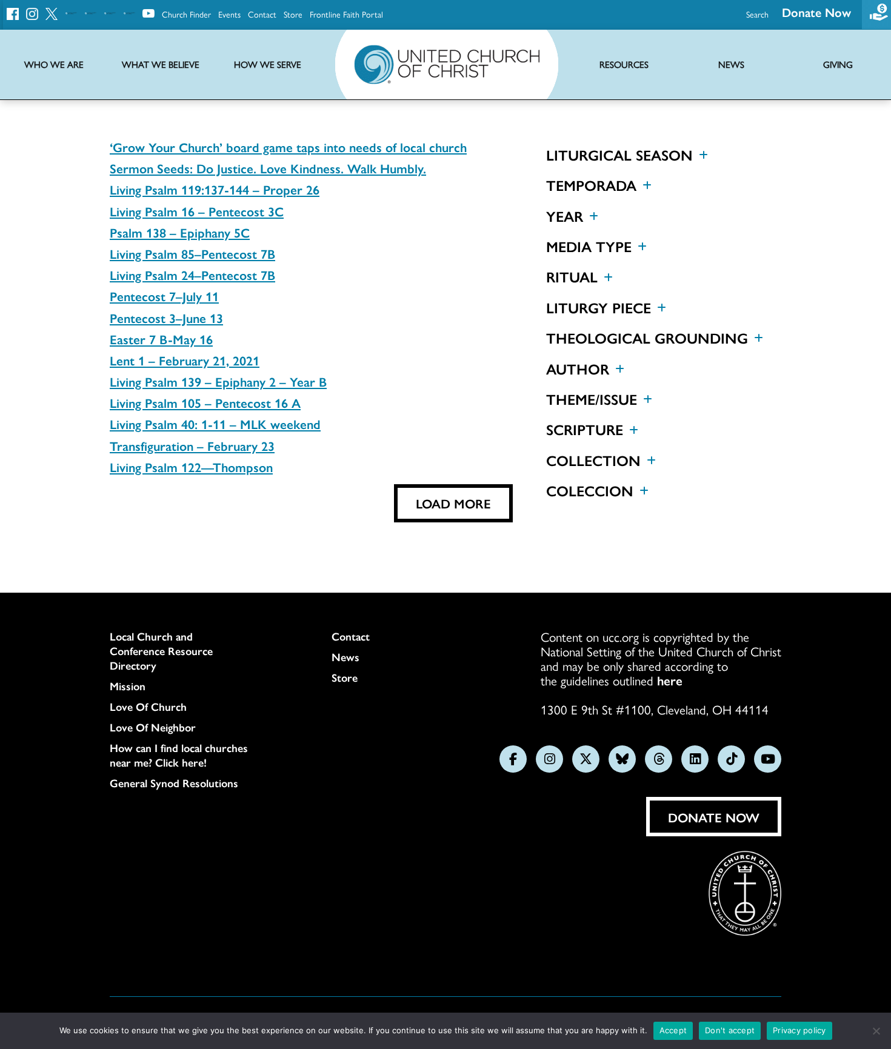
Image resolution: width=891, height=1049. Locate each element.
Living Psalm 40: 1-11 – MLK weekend (215, 424)
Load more (453, 503)
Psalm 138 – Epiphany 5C (180, 232)
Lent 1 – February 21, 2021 (184, 360)
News (345, 657)
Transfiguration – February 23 (192, 445)
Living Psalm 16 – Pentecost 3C (197, 211)
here (669, 680)
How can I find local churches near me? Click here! (179, 755)
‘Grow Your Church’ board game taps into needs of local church (288, 147)
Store (293, 14)
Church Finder (186, 14)
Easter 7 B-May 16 (161, 339)
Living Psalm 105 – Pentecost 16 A (205, 402)
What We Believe (160, 64)
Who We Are (54, 64)
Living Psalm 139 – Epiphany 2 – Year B (218, 381)
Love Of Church (148, 706)
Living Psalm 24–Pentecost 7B (192, 274)
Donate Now (816, 12)
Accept (673, 1030)
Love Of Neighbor (153, 727)
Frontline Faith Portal (346, 14)
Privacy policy (799, 1030)
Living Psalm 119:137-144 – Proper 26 (214, 189)
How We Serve (267, 64)
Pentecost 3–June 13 (166, 317)
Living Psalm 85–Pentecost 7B (192, 253)
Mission (127, 686)
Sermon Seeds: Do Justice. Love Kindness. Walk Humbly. (268, 168)
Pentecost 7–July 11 (164, 296)
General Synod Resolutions (174, 783)
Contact (262, 14)
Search (757, 14)
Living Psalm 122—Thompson (191, 467)
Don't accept (730, 1030)
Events (229, 14)
